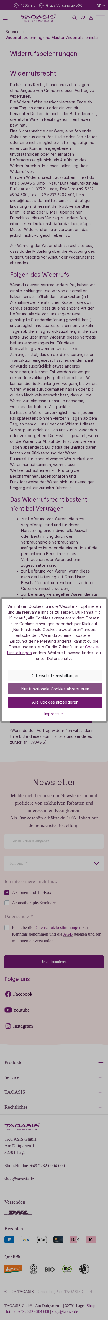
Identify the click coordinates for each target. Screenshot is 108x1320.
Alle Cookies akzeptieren (55, 702)
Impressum (54, 713)
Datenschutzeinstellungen (55, 675)
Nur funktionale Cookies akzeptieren (55, 688)
